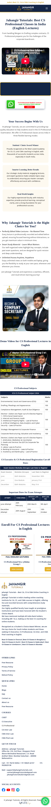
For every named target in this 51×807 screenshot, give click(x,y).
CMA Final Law (7, 738)
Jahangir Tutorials (12, 126)
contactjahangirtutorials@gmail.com (22, 772)
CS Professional (8, 725)
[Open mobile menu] (46, 8)
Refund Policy (7, 675)
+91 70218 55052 (12, 763)
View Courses (17, 569)
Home (4, 686)
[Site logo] (25, 8)
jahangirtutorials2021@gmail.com (18, 774)
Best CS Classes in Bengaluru (34, 639)
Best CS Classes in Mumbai (32, 644)
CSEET (4, 717)
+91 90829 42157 (27, 763)
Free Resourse (7, 662)
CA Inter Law (7, 730)
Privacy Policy (7, 667)
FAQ (3, 694)
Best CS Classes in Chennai (12, 639)
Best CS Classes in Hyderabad (32, 642)
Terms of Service (8, 671)
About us (5, 702)
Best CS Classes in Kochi (11, 642)
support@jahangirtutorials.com (19, 770)
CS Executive (7, 721)
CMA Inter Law (8, 734)
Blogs (4, 690)
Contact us (6, 698)
